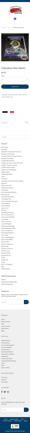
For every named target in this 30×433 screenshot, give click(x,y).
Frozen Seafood (5, 203)
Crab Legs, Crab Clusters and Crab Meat (12, 181)
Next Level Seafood (6, 230)
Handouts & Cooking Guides (9, 282)
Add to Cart (15, 86)
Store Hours (4, 382)
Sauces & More (5, 242)
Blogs (2, 330)
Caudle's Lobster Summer (8, 167)
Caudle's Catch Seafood (19, 431)
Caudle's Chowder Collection (9, 165)
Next (26, 122)
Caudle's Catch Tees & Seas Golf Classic (12, 163)
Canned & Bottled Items (7, 160)
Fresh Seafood (5, 194)
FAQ (2, 324)
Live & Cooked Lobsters (7, 345)
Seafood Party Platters (7, 354)
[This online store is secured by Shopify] (15, 428)
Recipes (3, 279)
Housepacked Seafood (7, 212)
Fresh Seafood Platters (7, 196)
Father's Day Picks (6, 185)
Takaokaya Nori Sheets (18, 27)
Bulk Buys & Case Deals (7, 154)
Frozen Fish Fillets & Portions (9, 201)
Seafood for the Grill (7, 248)
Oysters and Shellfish (7, 239)
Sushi (9, 27)
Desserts (3, 183)
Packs (2, 76)
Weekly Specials (5, 269)
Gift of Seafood (5, 206)
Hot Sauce (4, 210)
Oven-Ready (4, 235)
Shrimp (3, 257)
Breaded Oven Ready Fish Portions (11, 151)
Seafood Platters (6, 253)
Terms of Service (5, 326)
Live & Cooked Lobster (7, 214)
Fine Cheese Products (7, 187)
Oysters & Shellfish (6, 347)
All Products (4, 147)
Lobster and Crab (6, 221)
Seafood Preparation (7, 284)
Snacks (3, 262)
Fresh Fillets (4, 190)
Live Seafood (4, 219)
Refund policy (5, 328)
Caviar (3, 176)
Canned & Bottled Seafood (8, 361)
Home (3, 27)
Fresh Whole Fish (6, 199)
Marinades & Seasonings (8, 226)
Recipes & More (5, 321)
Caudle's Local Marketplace (8, 169)
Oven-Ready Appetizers (7, 237)
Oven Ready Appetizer (7, 233)
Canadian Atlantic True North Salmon (11, 156)
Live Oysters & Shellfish (7, 217)
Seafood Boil (4, 246)
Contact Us (4, 377)
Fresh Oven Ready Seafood (8, 192)
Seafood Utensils (6, 255)
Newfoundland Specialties (8, 228)
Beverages (4, 149)
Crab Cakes (4, 178)
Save (13, 112)
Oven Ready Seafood (7, 352)
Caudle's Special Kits (6, 174)
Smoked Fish (4, 260)
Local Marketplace (6, 224)
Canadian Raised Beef (7, 158)
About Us (3, 379)
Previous (4, 122)
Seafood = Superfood (7, 244)
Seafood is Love (5, 251)
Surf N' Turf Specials (6, 264)
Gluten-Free (4, 208)
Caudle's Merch (5, 172)
